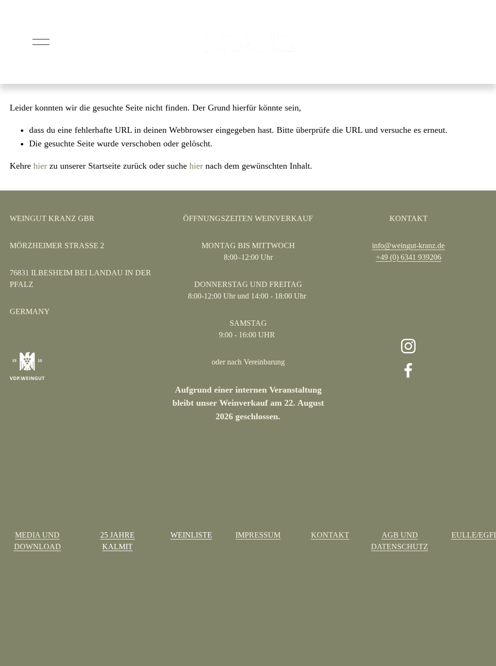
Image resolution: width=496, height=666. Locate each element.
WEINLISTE (191, 535)
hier (40, 166)
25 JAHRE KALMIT (117, 541)
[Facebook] (408, 370)
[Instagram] (408, 346)
